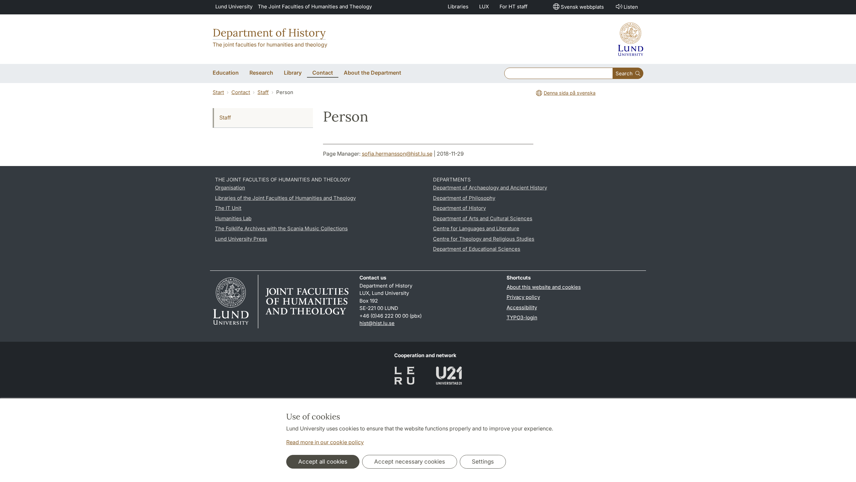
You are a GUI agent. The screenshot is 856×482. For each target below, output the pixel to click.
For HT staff (514, 6)
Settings (483, 461)
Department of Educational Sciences (476, 249)
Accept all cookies (322, 461)
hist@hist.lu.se (377, 323)
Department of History (269, 32)
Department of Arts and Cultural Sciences (482, 218)
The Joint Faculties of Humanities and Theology (315, 6)
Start (218, 92)
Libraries (458, 6)
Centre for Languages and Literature (476, 228)
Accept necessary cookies (409, 461)
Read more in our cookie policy (325, 442)
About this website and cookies (544, 287)
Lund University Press (241, 239)
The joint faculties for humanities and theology (270, 44)
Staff (263, 92)
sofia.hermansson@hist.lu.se (397, 153)
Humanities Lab (233, 218)
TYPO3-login (522, 317)
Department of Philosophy (464, 198)
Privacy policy (523, 297)
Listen (631, 7)
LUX (484, 6)
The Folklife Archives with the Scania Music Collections (281, 228)
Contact (240, 92)
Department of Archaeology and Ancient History (490, 187)
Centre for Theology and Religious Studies (483, 239)
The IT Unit (228, 208)
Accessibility (522, 307)
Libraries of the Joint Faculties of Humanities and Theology (285, 198)
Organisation (230, 187)
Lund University (233, 6)
